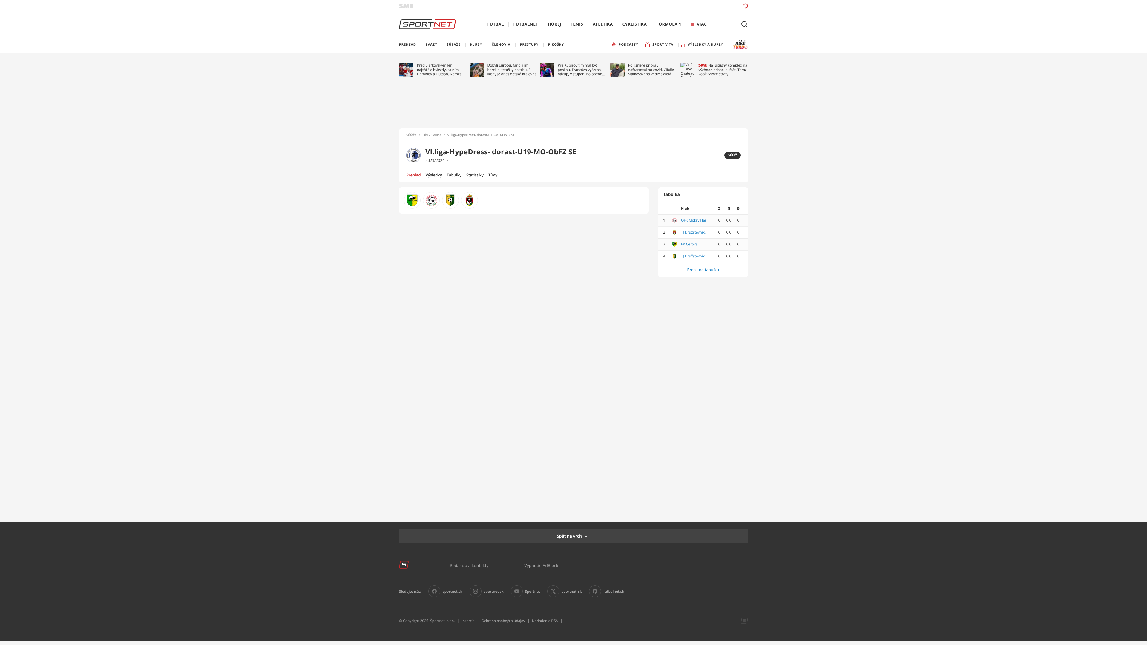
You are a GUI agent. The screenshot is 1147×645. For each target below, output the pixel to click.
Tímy (492, 175)
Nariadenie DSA (545, 620)
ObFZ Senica (431, 135)
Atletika (603, 24)
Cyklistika (634, 24)
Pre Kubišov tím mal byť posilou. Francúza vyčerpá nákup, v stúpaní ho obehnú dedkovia (581, 69)
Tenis (577, 24)
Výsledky (434, 175)
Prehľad (413, 175)
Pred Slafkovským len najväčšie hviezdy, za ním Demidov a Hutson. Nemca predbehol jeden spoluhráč (439, 69)
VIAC (702, 24)
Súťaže (411, 135)
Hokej (554, 24)
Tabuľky (454, 175)
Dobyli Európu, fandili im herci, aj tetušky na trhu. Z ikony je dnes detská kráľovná (512, 69)
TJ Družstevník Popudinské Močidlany (694, 232)
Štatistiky (475, 175)
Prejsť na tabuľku (703, 269)
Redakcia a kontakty (469, 565)
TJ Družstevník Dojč (694, 256)
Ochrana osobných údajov (503, 620)
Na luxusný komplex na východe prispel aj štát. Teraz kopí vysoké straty (722, 69)
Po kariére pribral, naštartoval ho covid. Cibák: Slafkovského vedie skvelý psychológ (651, 69)
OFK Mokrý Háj (693, 220)
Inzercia (467, 620)
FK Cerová (689, 244)
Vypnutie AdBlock (541, 565)
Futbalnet (525, 24)
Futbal (495, 24)
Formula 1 (668, 24)
